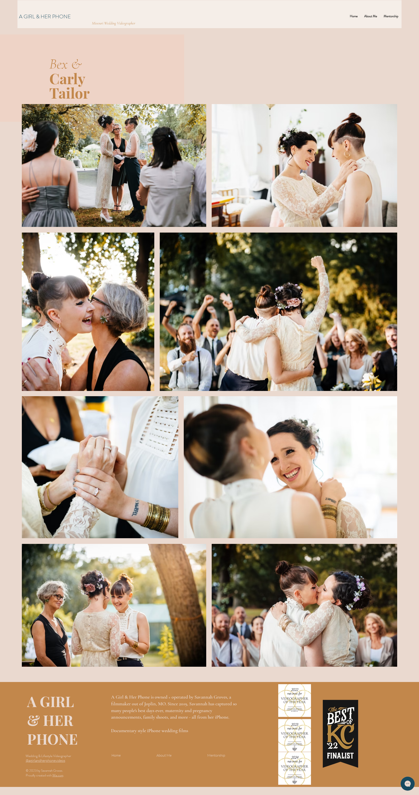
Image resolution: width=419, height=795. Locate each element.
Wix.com (57, 775)
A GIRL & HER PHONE (45, 16)
